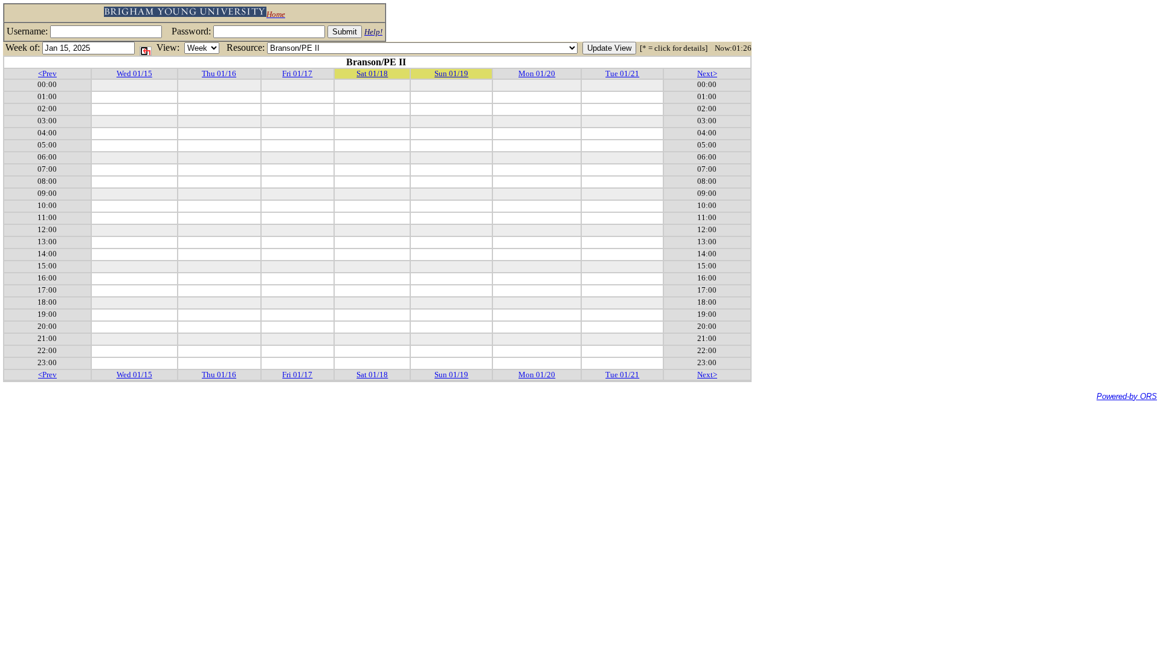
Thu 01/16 (219, 73)
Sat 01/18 (372, 73)
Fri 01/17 (297, 73)
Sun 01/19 (451, 73)
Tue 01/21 (622, 73)
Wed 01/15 (134, 73)
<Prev (47, 73)
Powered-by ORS (1127, 396)
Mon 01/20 (536, 73)
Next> (707, 73)
